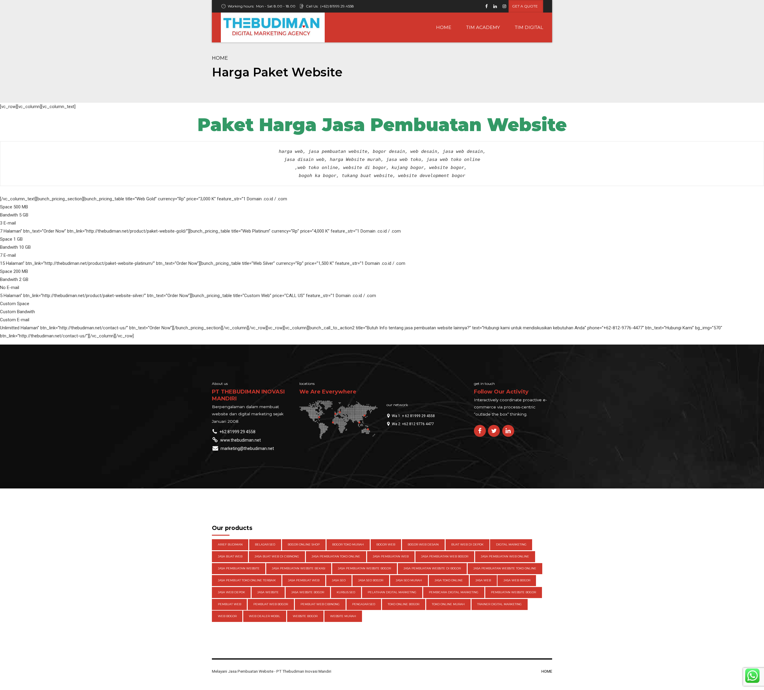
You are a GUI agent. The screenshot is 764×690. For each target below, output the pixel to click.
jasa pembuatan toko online (336, 556)
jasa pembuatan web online (505, 556)
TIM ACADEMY (483, 27)
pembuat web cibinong (320, 604)
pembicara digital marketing (453, 592)
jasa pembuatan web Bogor (444, 556)
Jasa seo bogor (370, 580)
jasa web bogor (516, 580)
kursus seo (346, 592)
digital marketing (511, 544)
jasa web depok (231, 592)
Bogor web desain (423, 544)
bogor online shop (304, 544)
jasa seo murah (409, 580)
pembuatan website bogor (513, 592)
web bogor (227, 616)
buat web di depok (467, 544)
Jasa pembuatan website (239, 568)
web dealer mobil (264, 616)
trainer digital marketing (499, 604)
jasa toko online (449, 580)
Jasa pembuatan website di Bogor (432, 568)
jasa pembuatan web (391, 556)
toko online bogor (403, 604)
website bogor (305, 616)
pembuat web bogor (270, 604)
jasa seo (339, 580)
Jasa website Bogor (307, 592)
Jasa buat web (230, 556)
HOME (443, 27)
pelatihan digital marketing (392, 592)
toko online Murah (448, 604)
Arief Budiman (230, 544)
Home (220, 58)
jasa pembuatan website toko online (504, 568)
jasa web (483, 580)
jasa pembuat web (303, 580)
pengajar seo (363, 604)
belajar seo (265, 544)
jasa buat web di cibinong (277, 556)
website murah (343, 616)
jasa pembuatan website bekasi (298, 568)
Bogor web (385, 544)
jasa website (268, 592)
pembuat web (229, 604)
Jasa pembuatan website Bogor (364, 568)
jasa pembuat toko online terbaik (247, 580)
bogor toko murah (348, 544)
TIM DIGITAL (529, 27)
